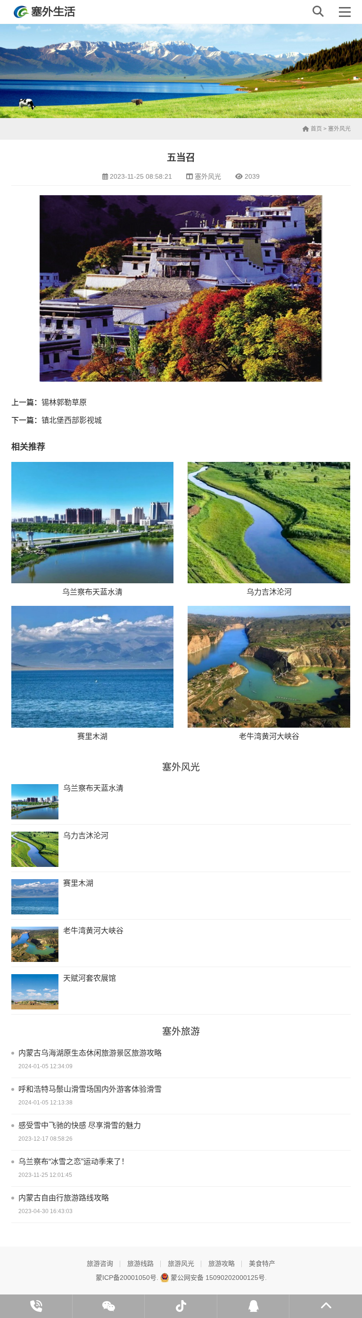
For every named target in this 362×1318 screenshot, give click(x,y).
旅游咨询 (100, 1263)
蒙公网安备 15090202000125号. (218, 1277)
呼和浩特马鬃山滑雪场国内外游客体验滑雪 (90, 1089)
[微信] (109, 1306)
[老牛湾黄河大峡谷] (269, 666)
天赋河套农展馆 (89, 978)
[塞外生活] (45, 12)
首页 (315, 129)
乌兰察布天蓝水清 (92, 592)
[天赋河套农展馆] (34, 991)
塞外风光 (339, 129)
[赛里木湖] (92, 666)
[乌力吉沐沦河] (269, 522)
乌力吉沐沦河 (269, 592)
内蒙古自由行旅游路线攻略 (63, 1198)
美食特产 (262, 1263)
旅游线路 (140, 1263)
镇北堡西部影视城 (71, 420)
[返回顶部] (325, 1306)
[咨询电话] (36, 1306)
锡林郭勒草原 (64, 402)
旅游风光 (181, 1263)
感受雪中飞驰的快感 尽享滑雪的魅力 (79, 1125)
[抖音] (181, 1306)
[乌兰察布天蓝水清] (92, 522)
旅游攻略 (221, 1263)
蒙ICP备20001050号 (126, 1277)
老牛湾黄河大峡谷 (269, 736)
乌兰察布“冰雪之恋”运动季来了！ (73, 1162)
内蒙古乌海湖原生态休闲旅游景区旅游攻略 (90, 1053)
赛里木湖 (92, 736)
